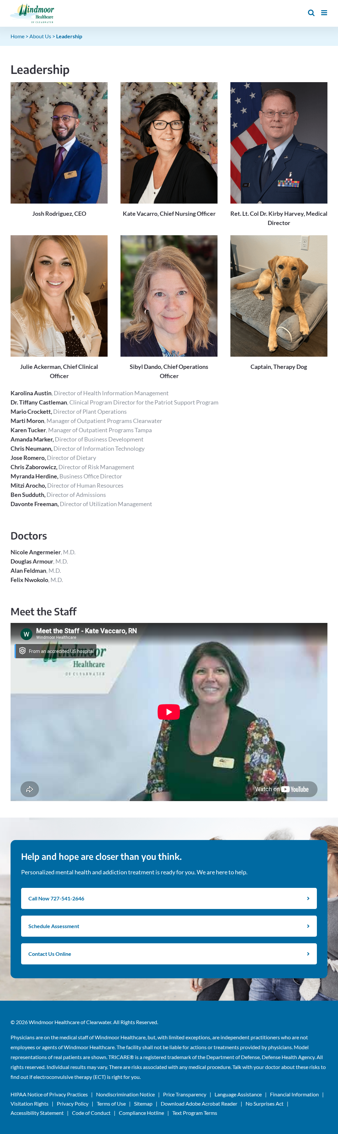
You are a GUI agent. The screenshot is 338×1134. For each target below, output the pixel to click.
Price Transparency (184, 1094)
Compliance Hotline (141, 1113)
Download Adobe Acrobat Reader (199, 1103)
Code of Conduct (91, 1113)
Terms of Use (111, 1103)
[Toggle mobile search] (311, 12)
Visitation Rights (30, 1103)
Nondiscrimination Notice (125, 1094)
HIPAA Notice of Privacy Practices (49, 1094)
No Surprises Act (265, 1103)
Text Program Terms (194, 1113)
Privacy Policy (72, 1103)
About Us (40, 36)
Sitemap (143, 1103)
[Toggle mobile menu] (324, 12)
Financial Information (294, 1094)
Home (17, 36)
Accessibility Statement (37, 1113)
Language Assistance (238, 1094)
